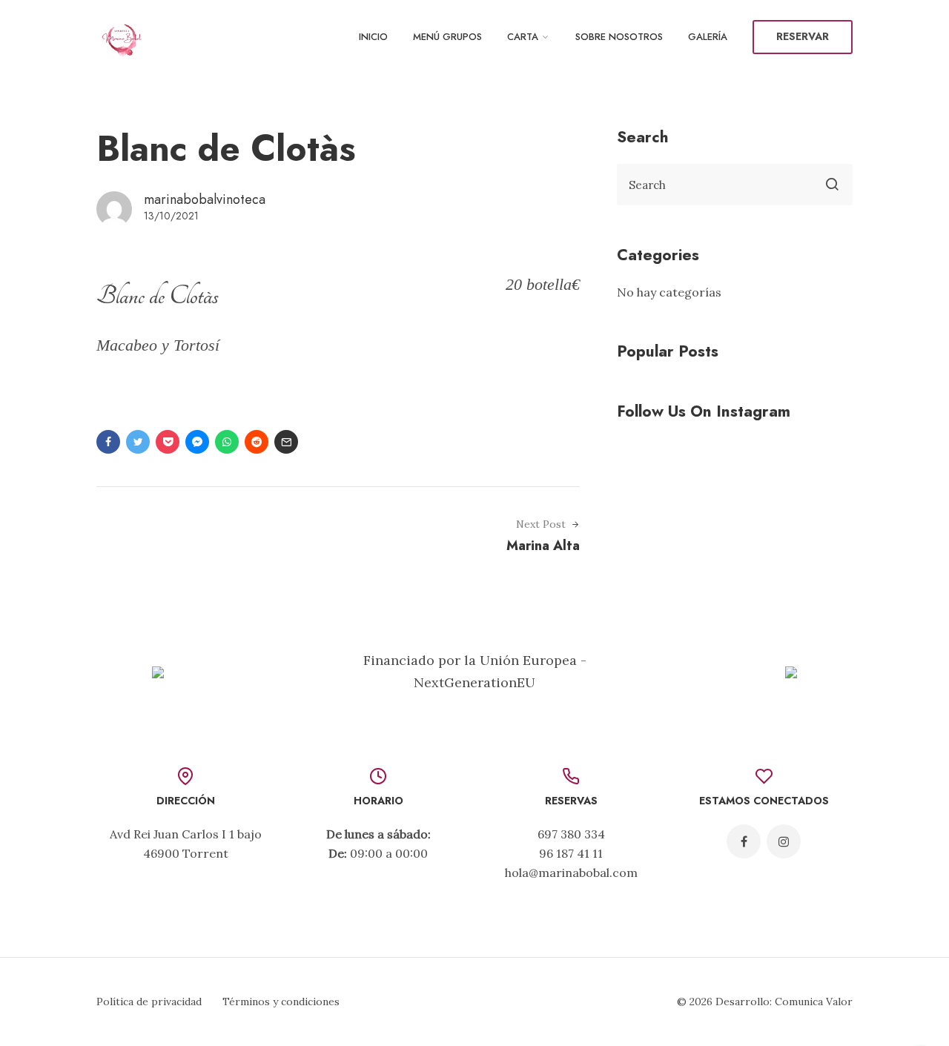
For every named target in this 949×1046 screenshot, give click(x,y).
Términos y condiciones (281, 1001)
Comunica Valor (814, 1001)
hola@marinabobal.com (571, 872)
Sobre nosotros (619, 37)
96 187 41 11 (571, 853)
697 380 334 (571, 834)
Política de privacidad (149, 1001)
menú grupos (447, 37)
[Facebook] (744, 841)
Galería (707, 37)
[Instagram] (784, 841)
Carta (522, 37)
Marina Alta (543, 545)
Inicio (373, 37)
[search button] (832, 184)
